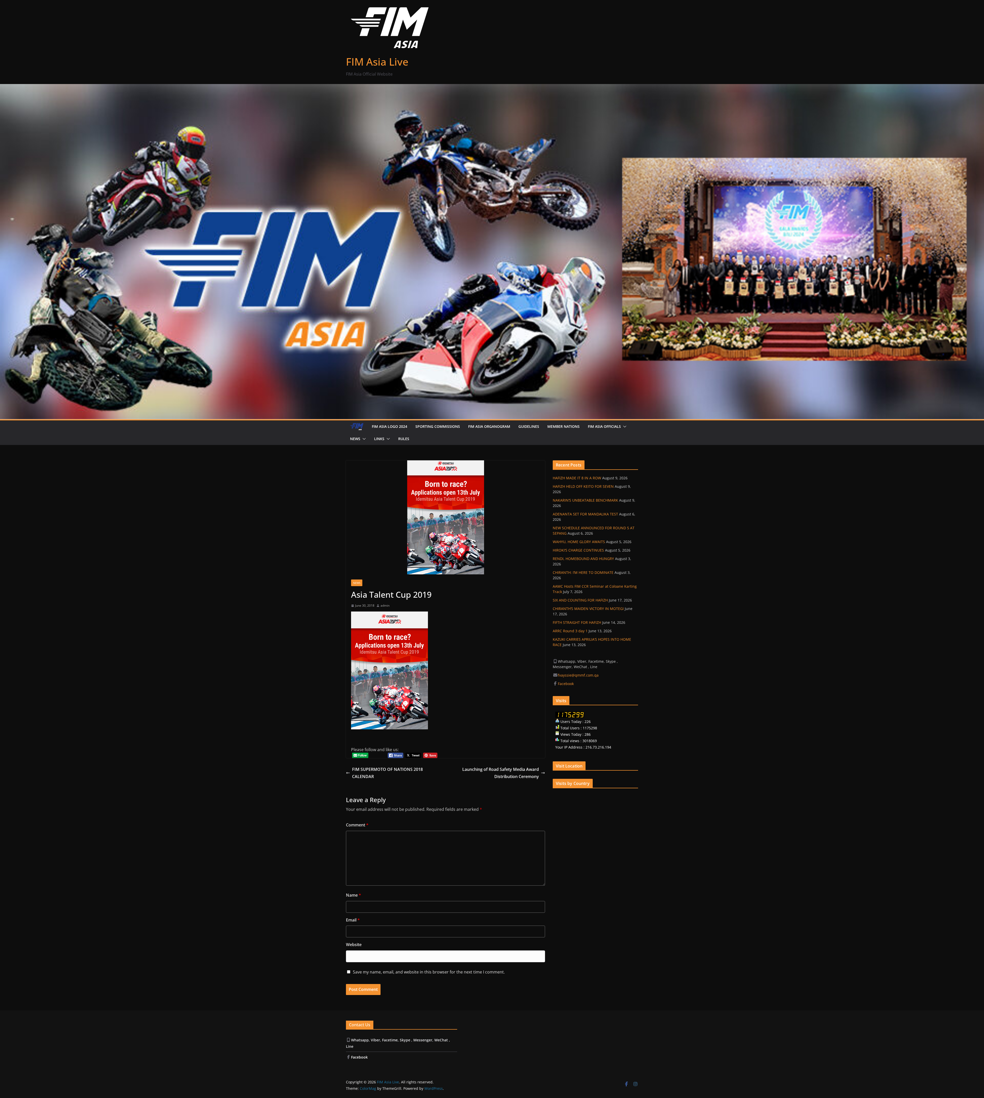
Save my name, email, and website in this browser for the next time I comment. (429, 972)
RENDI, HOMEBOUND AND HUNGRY (583, 558)
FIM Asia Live (377, 62)
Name (353, 895)
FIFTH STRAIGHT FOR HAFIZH (577, 622)
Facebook (566, 683)
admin (385, 605)
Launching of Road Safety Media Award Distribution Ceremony (500, 773)
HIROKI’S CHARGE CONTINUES (578, 550)
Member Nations (563, 426)
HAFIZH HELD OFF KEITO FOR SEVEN (583, 486)
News (355, 438)
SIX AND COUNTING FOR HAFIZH (580, 600)
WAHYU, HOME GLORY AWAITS (579, 541)
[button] (624, 426)
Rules (403, 438)
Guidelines (528, 426)
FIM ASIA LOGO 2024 (389, 426)
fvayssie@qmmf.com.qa (578, 675)
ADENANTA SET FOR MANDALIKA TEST (585, 514)
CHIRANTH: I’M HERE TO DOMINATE (583, 572)
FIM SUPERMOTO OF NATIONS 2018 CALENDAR (387, 773)
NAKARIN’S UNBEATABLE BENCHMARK (585, 500)
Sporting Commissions (437, 426)
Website (354, 944)
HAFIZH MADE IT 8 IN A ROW (577, 477)
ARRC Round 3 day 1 (570, 630)
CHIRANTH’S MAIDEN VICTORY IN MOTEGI (588, 608)
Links (379, 438)
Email (353, 920)
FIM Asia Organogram (489, 426)
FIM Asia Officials (604, 426)
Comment (357, 825)
